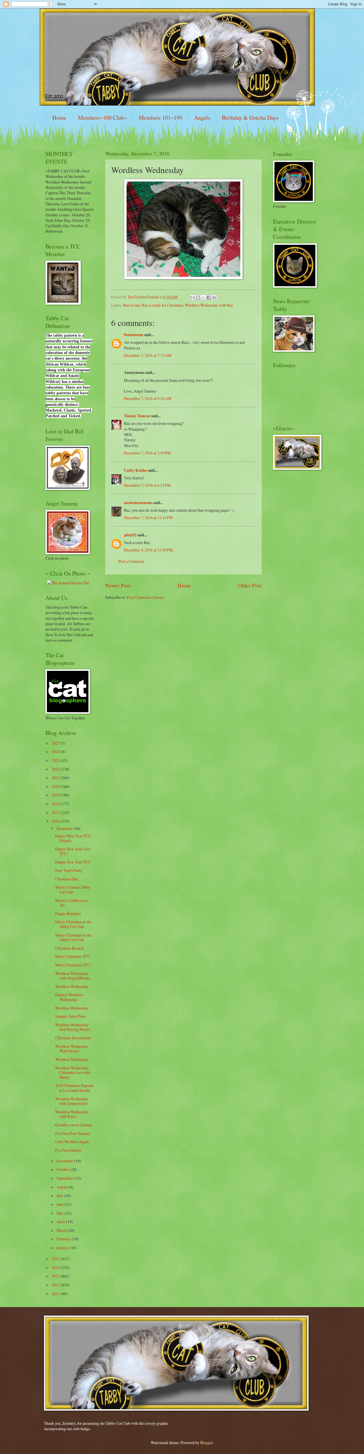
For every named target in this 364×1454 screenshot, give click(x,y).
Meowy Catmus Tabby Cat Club (72, 889)
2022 (56, 769)
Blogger (206, 1442)
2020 (56, 786)
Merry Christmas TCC (72, 956)
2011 (56, 1293)
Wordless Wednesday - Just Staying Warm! (73, 1027)
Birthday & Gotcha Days (250, 117)
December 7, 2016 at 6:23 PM (147, 485)
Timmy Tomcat (137, 416)
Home (59, 117)
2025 (56, 743)
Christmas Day (66, 879)
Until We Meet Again (72, 1141)
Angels (202, 117)
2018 (56, 803)
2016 (56, 821)
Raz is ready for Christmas (162, 305)
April (61, 1221)
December (65, 828)
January (63, 1247)
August (63, 1187)
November (65, 1161)
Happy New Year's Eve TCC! (73, 851)
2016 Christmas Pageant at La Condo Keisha (74, 1088)
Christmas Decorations (73, 1037)
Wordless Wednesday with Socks (71, 1114)
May (61, 1213)
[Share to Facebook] (209, 297)
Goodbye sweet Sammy (73, 1125)
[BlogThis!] (198, 297)
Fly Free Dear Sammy (72, 1133)
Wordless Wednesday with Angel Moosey (72, 976)
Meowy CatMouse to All (71, 903)
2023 (56, 760)
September (66, 1178)
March (62, 1230)
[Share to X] (203, 297)
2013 (56, 1276)
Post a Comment (131, 561)
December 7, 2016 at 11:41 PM (148, 517)
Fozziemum (133, 335)
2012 (56, 1284)
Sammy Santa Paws (70, 1016)
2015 (56, 1258)
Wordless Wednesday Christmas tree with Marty (72, 1072)
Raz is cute (131, 305)
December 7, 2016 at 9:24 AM (147, 398)
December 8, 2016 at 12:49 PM (148, 550)
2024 (56, 751)
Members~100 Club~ (102, 117)
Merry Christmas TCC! (73, 965)
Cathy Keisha (135, 470)
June (61, 1204)
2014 (56, 1267)
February (64, 1239)
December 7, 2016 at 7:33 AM (147, 355)
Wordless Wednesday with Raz (209, 305)
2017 (56, 812)
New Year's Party (68, 870)
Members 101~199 (160, 117)
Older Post (250, 585)
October (63, 1169)
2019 (56, 795)
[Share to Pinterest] (214, 297)
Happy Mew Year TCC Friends (73, 838)
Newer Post (118, 585)
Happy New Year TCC (72, 862)
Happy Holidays (68, 913)
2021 (56, 777)
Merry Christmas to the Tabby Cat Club (73, 924)
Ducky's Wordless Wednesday (69, 997)
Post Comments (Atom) (145, 597)
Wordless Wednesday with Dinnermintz (71, 1101)
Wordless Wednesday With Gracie (71, 1049)
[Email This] (192, 297)
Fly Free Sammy (68, 1150)
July (60, 1195)
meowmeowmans (138, 502)
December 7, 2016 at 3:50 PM (147, 453)
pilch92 (130, 535)
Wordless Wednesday (71, 986)
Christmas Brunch (69, 948)
